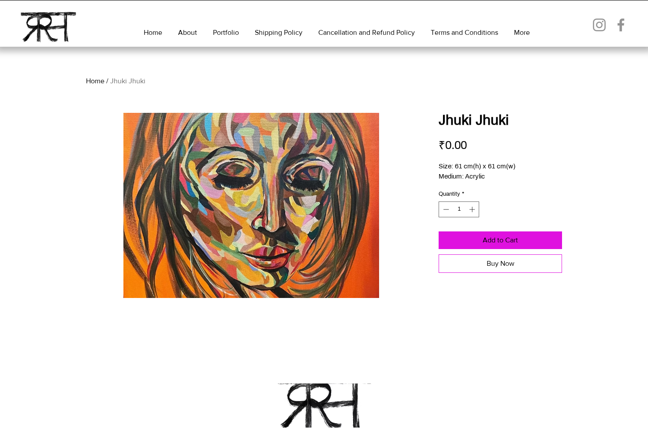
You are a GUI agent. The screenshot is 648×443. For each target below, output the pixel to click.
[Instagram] (599, 25)
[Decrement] (445, 209)
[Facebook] (620, 25)
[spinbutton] (459, 209)
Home (95, 81)
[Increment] (473, 209)
